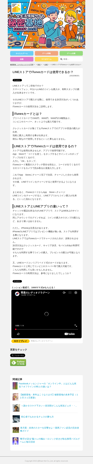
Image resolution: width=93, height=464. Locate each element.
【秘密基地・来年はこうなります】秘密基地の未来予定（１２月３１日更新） (49, 396)
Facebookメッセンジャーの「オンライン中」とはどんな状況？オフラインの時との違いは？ (47, 385)
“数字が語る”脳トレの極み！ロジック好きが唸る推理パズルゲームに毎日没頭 (50, 440)
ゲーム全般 (71, 53)
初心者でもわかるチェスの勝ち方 (37, 417)
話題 (21, 59)
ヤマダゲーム (46, 59)
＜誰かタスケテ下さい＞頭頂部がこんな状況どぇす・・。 (49, 405)
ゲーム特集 (46, 53)
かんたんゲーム (22, 53)
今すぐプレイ (20, 341)
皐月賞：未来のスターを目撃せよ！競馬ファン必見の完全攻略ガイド (49, 429)
